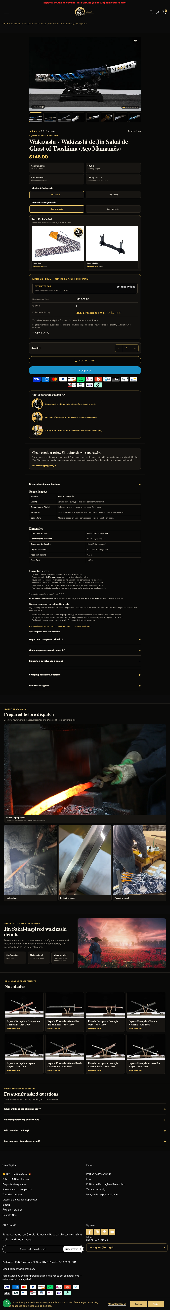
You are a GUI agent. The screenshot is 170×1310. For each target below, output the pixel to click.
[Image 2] (126, 107)
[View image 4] (78, 117)
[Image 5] (132, 107)
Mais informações (117, 1304)
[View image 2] (49, 117)
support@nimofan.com (22, 1268)
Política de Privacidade (98, 1173)
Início (5, 24)
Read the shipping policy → (44, 466)
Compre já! (85, 370)
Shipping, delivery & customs (45, 674)
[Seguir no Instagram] (97, 1232)
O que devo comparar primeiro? (46, 639)
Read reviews (134, 131)
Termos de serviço (96, 1189)
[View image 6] (107, 117)
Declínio (138, 1304)
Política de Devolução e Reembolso (105, 1184)
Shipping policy (40, 332)
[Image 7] (135, 107)
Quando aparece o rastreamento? (47, 650)
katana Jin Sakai (63, 626)
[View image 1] (35, 117)
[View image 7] (121, 117)
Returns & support (39, 685)
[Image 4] (130, 107)
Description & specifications (44, 484)
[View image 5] (92, 117)
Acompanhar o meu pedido (17, 1189)
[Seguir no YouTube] (112, 1232)
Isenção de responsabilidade (102, 1194)
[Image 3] (128, 107)
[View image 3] (64, 117)
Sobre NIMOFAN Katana (15, 1179)
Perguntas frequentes (14, 1184)
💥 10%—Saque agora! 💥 (16, 1173)
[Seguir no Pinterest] (104, 1232)
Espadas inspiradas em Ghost (42, 626)
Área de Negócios (12, 1209)
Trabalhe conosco (12, 1194)
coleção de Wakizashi (81, 626)
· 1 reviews (42, 131)
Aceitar (156, 1304)
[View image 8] (135, 117)
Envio (89, 1179)
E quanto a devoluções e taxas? (46, 661)
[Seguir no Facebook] (89, 1232)
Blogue (6, 1204)
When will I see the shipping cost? (22, 1108)
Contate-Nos (9, 1215)
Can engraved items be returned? (22, 1141)
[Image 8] (137, 107)
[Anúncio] (85, 3)
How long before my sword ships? (22, 1119)
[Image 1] (124, 107)
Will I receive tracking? (16, 1130)
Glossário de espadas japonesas (19, 1199)
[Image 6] (133, 107)
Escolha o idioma (97, 1240)
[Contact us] (7, 1303)
